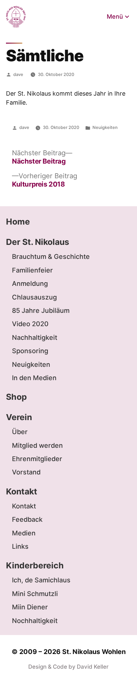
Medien (24, 533)
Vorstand (26, 472)
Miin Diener (30, 607)
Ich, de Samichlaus (41, 580)
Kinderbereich (35, 565)
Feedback (27, 519)
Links (20, 546)
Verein (19, 417)
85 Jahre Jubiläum (40, 311)
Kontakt (21, 491)
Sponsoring (30, 351)
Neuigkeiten (105, 127)
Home (18, 222)
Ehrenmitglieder (37, 459)
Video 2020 (30, 324)
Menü (115, 16)
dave (18, 74)
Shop (16, 397)
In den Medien (34, 378)
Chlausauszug (34, 297)
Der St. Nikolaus (37, 242)
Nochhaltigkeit (35, 621)
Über (20, 432)
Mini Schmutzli (35, 594)
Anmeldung (30, 284)
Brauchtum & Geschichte (51, 257)
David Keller (93, 666)
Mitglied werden (37, 445)
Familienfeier (32, 270)
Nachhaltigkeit (34, 338)
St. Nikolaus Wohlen (94, 652)
